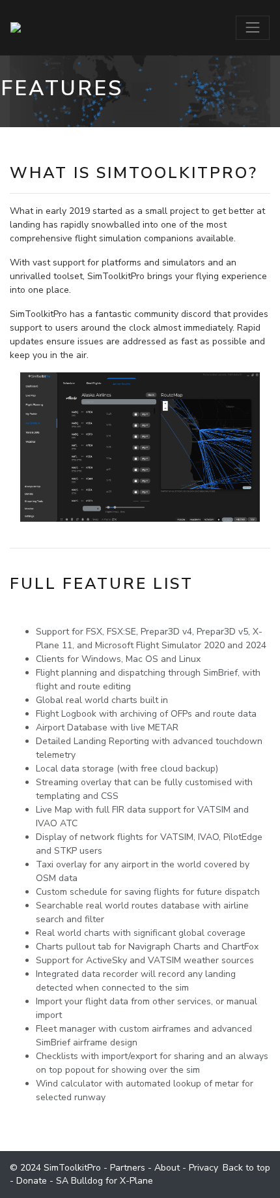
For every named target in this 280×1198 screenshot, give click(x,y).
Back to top (246, 1167)
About (167, 1167)
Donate (31, 1181)
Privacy (203, 1167)
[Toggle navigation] (253, 27)
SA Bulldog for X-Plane (104, 1181)
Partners (127, 1167)
